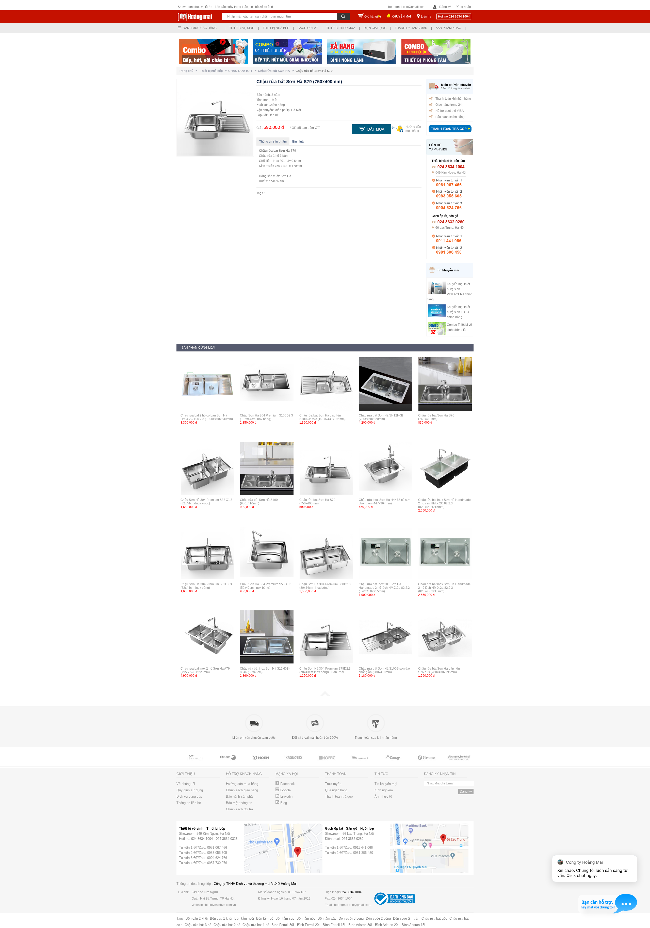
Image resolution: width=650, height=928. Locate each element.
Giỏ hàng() (372, 16)
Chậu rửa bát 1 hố (255, 925)
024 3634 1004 (202, 839)
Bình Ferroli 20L (308, 925)
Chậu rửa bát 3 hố (198, 925)
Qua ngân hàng (336, 790)
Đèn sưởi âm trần (406, 918)
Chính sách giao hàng (242, 790)
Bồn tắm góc (306, 918)
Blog (283, 803)
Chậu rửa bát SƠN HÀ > (277, 71)
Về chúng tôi (185, 784)
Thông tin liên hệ (188, 803)
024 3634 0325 (226, 839)
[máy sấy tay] (360, 762)
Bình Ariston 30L (360, 925)
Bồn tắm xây (327, 918)
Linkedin (285, 796)
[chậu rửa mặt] (228, 762)
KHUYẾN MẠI (401, 16)
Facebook (287, 784)
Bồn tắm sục (284, 918)
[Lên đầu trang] (325, 695)
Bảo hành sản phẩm (240, 796)
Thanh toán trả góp (339, 796)
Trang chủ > (189, 71)
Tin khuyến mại (386, 784)
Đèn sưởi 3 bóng (351, 918)
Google (285, 790)
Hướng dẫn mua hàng (242, 784)
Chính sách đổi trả (239, 809)
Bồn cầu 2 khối (197, 918)
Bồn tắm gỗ (264, 918)
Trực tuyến (333, 784)
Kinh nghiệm (384, 790)
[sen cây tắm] (261, 762)
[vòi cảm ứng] (294, 762)
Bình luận (298, 141)
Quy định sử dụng (189, 790)
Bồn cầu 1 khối (221, 918)
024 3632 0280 (352, 839)
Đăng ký (445, 7)
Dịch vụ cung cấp (189, 796)
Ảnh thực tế (383, 796)
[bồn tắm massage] (327, 762)
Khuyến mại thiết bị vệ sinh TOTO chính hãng (458, 312)
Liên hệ (426, 16)
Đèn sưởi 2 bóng (378, 918)
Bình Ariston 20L (387, 925)
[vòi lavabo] (195, 762)
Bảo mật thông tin (239, 803)
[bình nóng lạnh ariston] (459, 762)
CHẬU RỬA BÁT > (243, 71)
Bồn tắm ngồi (244, 918)
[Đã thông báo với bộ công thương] (394, 904)
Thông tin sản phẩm (273, 141)
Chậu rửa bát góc (434, 918)
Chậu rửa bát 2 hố (227, 925)
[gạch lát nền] (393, 762)
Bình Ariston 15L (414, 925)
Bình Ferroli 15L (334, 925)
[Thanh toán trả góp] (450, 133)
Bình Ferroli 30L (283, 925)
